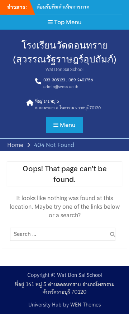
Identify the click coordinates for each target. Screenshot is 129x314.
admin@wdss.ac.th (60, 86)
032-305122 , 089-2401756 (68, 80)
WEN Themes (85, 305)
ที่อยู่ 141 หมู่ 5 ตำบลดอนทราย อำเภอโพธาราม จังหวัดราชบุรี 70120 (65, 288)
